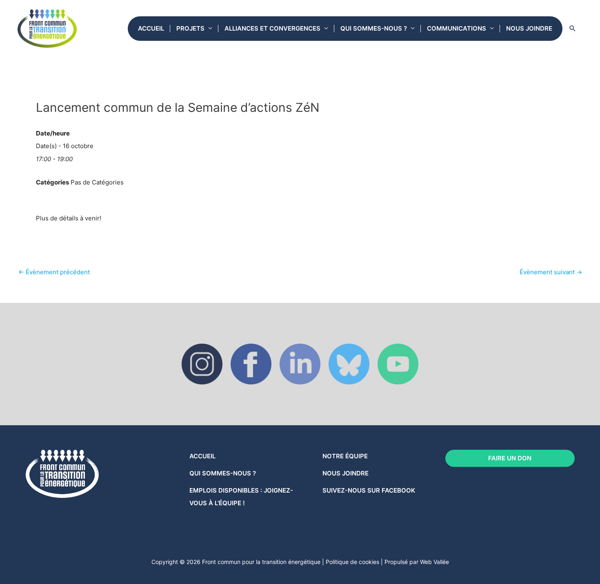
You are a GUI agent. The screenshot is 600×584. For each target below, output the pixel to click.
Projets (190, 28)
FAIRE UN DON (509, 458)
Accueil (151, 28)
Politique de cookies (352, 561)
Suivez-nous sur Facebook (368, 490)
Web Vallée (434, 561)
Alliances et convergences (272, 28)
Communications (456, 28)
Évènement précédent (54, 272)
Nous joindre (529, 28)
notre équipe (345, 456)
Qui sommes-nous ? (373, 28)
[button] (573, 28)
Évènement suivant (551, 272)
